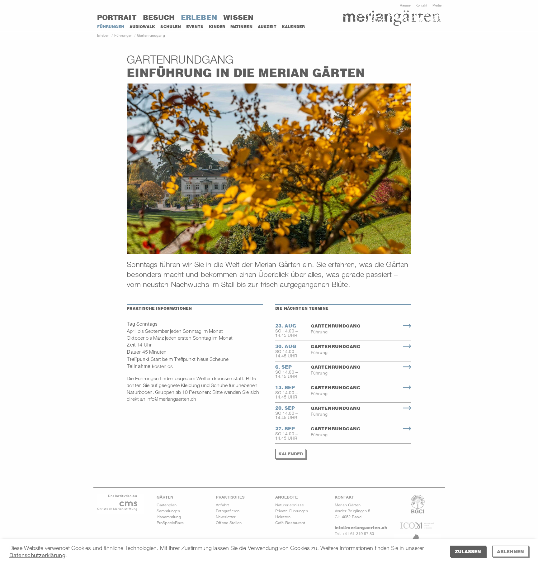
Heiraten (282, 516)
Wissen (238, 17)
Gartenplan (167, 504)
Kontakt (421, 5)
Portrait (117, 17)
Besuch (159, 17)
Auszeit (267, 26)
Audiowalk (142, 26)
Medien (437, 5)
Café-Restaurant (290, 522)
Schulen (170, 26)
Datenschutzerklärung (37, 555)
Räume (405, 5)
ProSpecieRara (170, 522)
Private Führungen (291, 510)
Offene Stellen (229, 522)
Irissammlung (169, 516)
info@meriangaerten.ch (361, 527)
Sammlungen (168, 510)
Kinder (217, 26)
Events (194, 26)
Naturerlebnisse (289, 504)
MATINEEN (241, 26)
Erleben (199, 17)
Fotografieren (227, 510)
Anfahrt (222, 504)
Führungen (110, 26)
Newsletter (225, 516)
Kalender (293, 26)
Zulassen (468, 551)
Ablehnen (510, 551)
